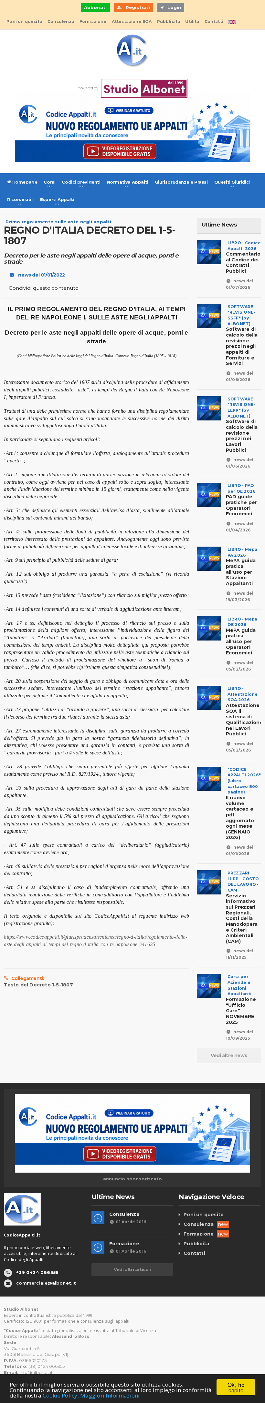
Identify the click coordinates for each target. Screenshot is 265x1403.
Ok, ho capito (236, 1387)
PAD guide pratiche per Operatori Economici (241, 502)
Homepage (24, 182)
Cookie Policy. (61, 1395)
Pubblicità (168, 21)
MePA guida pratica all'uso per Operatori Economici (242, 638)
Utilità (192, 21)
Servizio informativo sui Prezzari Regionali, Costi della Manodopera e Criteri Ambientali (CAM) (242, 915)
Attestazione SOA (132, 21)
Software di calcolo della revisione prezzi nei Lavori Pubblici (242, 433)
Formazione (93, 21)
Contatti (214, 21)
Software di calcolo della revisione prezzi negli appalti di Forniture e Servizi (242, 343)
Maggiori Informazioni (110, 1395)
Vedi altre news (229, 1055)
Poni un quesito (24, 21)
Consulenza (61, 21)
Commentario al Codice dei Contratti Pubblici (243, 260)
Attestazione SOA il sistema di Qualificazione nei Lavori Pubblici (244, 717)
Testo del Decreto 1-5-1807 (38, 985)
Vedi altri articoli (132, 1269)
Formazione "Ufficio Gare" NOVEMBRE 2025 (241, 1008)
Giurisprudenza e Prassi (181, 182)
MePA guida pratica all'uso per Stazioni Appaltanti (242, 569)
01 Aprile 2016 (131, 1221)
